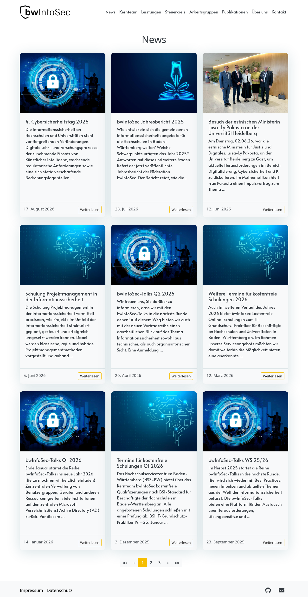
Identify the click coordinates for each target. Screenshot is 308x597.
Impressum (31, 590)
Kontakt (279, 12)
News (111, 12)
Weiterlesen (89, 209)
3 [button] (159, 562)
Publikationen (235, 12)
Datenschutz (59, 590)
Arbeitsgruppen (203, 12)
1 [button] (142, 562)
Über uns (260, 12)
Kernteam (128, 12)
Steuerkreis (175, 12)
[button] (168, 562)
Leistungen (151, 12)
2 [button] (151, 562)
